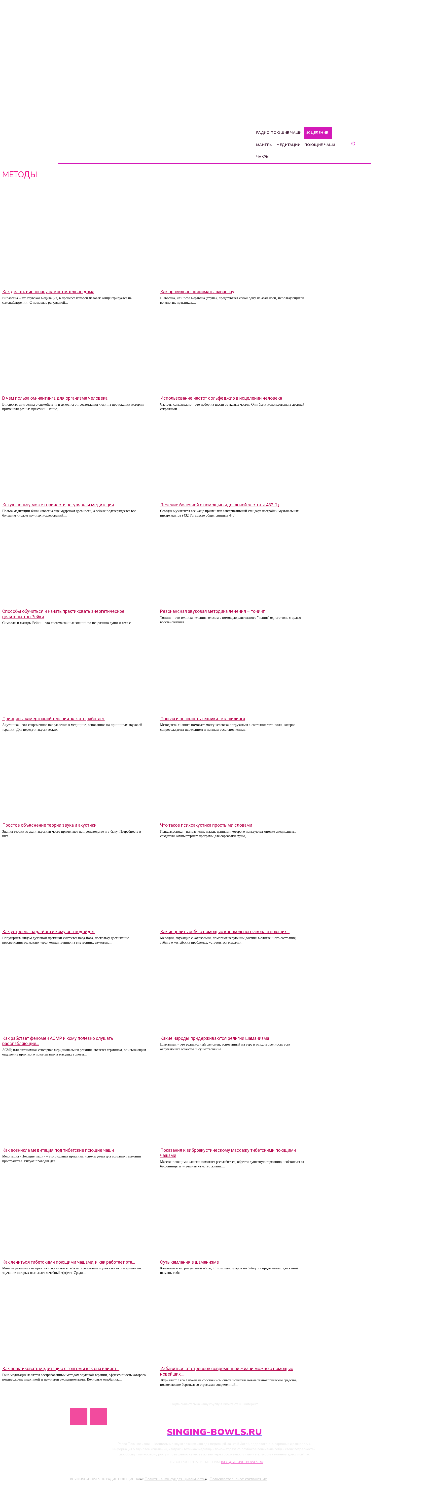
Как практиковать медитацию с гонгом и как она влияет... (60, 1368)
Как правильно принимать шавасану (197, 291)
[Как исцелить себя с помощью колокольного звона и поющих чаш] (233, 886)
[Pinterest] (78, 1416)
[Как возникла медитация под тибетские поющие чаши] (75, 1104)
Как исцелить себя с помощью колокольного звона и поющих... (225, 931)
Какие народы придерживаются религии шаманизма (214, 1038)
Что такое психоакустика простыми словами (206, 825)
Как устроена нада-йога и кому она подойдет (48, 931)
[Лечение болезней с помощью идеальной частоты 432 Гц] (233, 459)
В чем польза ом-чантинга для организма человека (54, 398)
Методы (10, 194)
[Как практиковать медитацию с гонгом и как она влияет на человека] (75, 1323)
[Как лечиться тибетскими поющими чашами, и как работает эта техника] (75, 1216)
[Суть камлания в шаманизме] (233, 1216)
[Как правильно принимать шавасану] (233, 246)
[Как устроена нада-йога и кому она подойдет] (75, 886)
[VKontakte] (98, 1416)
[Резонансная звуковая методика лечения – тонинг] (233, 565)
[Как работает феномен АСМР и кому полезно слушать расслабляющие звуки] (75, 992)
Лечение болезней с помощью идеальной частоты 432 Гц (219, 504)
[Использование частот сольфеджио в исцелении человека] (233, 352)
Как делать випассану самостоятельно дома (48, 291)
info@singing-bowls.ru (242, 1462)
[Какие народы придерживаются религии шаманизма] (233, 992)
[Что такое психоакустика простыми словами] (233, 779)
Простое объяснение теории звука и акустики (49, 825)
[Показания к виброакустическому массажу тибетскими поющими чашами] (233, 1104)
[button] (353, 143)
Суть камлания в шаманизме (189, 1262)
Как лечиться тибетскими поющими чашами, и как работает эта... (68, 1262)
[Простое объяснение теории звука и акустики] (75, 779)
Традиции (11, 199)
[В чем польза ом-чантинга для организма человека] (75, 352)
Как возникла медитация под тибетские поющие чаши (58, 1150)
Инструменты (14, 189)
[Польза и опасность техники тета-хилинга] (233, 673)
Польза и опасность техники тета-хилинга (202, 718)
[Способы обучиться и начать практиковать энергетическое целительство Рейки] (75, 565)
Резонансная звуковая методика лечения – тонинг (212, 611)
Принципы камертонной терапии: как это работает (53, 718)
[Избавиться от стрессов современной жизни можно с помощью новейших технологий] (233, 1323)
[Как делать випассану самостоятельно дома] (75, 246)
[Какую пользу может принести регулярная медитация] (75, 459)
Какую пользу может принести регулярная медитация (58, 504)
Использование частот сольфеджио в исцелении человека (221, 398)
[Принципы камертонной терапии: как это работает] (75, 673)
